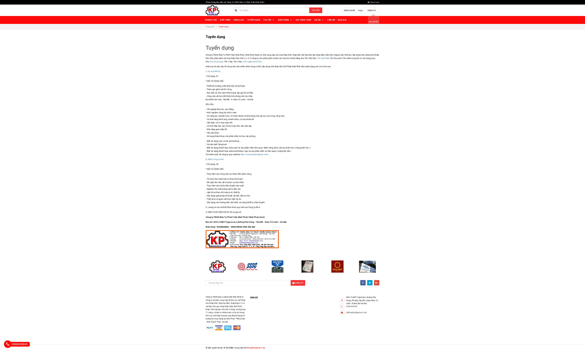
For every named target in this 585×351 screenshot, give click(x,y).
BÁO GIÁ (342, 20)
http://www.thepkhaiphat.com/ (255, 154)
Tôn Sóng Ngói (216, 61)
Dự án (317, 20)
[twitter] (369, 282)
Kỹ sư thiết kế (214, 71)
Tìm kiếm (316, 10)
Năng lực (239, 20)
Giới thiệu (225, 20)
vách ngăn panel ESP (252, 61)
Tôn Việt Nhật (323, 58)
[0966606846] (8, 344)
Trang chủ (211, 20)
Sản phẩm (283, 20)
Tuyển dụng (253, 20)
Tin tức (267, 20)
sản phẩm (374, 21)
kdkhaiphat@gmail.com (356, 312)
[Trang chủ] (218, 10)
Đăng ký (372, 10)
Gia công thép (303, 20)
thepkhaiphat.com (256, 348)
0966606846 (351, 306)
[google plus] (376, 282)
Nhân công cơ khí (216, 159)
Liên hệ (331, 20)
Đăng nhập (349, 10)
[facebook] (363, 282)
